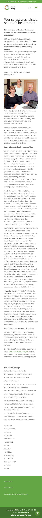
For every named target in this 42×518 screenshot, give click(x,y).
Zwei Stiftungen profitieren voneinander (18, 416)
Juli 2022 (7, 445)
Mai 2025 (7, 432)
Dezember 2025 (10, 429)
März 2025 (8, 435)
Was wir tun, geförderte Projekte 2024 (17, 374)
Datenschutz (8, 488)
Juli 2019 (7, 468)
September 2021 (10, 462)
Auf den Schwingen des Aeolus (15, 371)
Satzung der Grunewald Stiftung (15, 494)
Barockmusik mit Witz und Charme (16, 378)
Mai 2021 (7, 465)
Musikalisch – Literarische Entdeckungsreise (20, 384)
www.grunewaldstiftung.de (18, 352)
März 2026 (8, 425)
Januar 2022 (8, 459)
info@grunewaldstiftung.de (21, 515)
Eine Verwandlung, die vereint (15, 397)
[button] (37, 513)
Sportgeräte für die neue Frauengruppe (18, 413)
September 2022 (10, 439)
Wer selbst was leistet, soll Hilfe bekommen (20, 420)
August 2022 (8, 442)
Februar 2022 (9, 455)
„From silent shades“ (11, 381)
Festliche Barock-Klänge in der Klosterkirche (20, 391)
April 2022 (8, 452)
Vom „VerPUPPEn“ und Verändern (16, 387)
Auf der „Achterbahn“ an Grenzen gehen (18, 404)
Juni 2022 (7, 449)
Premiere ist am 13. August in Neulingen (18, 401)
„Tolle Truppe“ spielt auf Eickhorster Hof (18, 394)
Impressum (8, 481)
